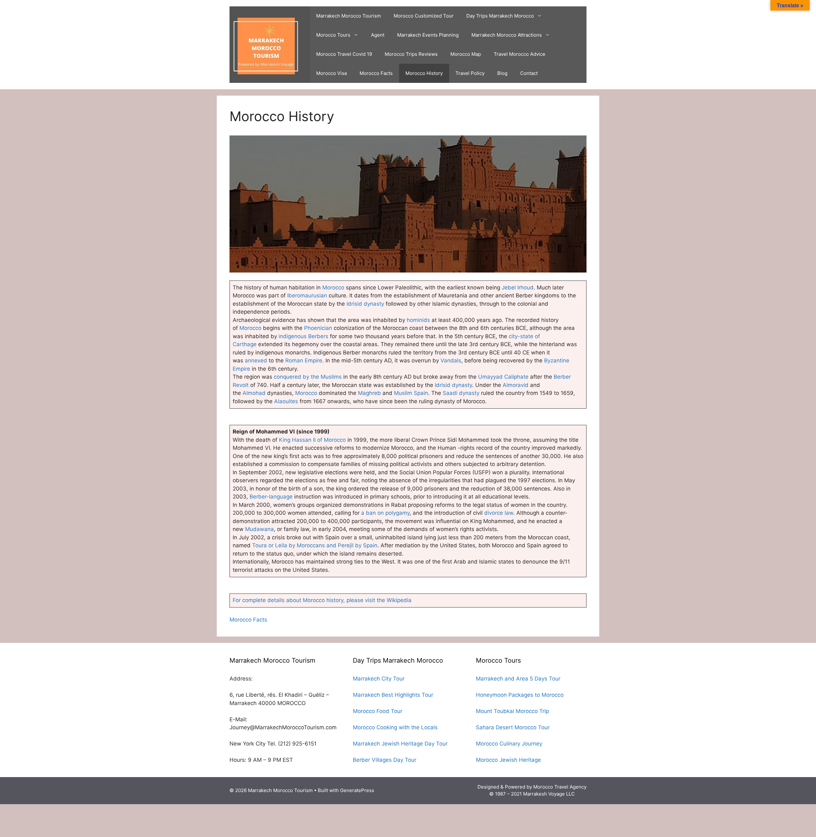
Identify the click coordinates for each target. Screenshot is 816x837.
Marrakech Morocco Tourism (348, 16)
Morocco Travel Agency (559, 787)
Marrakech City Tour (378, 678)
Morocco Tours (333, 35)
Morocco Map (465, 54)
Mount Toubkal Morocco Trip (512, 711)
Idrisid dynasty (365, 304)
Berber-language (271, 496)
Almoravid (516, 385)
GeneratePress (357, 790)
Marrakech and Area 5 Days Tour (518, 678)
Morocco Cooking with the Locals (395, 727)
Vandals (451, 360)
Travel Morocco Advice (519, 54)
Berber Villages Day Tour (384, 760)
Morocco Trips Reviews (411, 54)
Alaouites (286, 401)
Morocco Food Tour (377, 711)
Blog (502, 73)
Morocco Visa (331, 73)
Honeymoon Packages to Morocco (520, 695)
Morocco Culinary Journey (509, 743)
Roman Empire (303, 360)
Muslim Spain (411, 393)
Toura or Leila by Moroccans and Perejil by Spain (314, 545)
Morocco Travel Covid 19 (344, 54)
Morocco (333, 287)
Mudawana (259, 529)
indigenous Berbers (303, 336)
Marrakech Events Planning (428, 35)
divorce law (498, 513)
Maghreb (369, 393)
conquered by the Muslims (308, 377)
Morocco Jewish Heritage (508, 760)
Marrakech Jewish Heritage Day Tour (400, 743)
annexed (256, 360)
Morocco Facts (376, 73)
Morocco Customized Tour (424, 16)
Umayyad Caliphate (503, 377)
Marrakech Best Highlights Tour (393, 695)
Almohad (254, 393)
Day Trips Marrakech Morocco (500, 16)
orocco (252, 328)
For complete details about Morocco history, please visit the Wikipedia (322, 600)
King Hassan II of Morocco (312, 440)
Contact (529, 73)
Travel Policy (469, 73)
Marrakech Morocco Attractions (506, 35)
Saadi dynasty (461, 393)
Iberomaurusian (307, 295)
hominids (419, 320)
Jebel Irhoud (518, 287)
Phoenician (319, 328)
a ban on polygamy (385, 513)
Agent (377, 35)
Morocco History (424, 73)
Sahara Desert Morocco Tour (513, 727)
